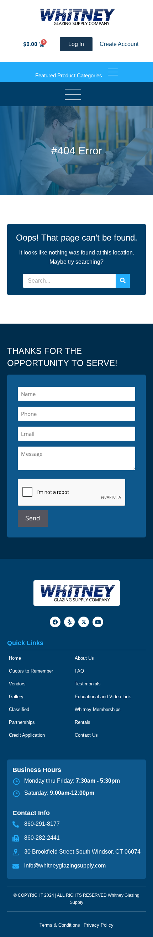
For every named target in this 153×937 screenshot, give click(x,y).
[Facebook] (55, 622)
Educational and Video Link (103, 696)
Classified (19, 709)
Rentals (82, 722)
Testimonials (88, 683)
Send (32, 518)
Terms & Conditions (59, 925)
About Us (84, 658)
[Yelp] (69, 622)
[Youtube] (98, 622)
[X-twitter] (83, 622)
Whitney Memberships (98, 709)
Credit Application (27, 735)
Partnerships (22, 722)
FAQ (79, 671)
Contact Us (86, 735)
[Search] (123, 281)
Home (15, 658)
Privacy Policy (99, 925)
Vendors (17, 683)
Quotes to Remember (31, 671)
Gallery (16, 696)
